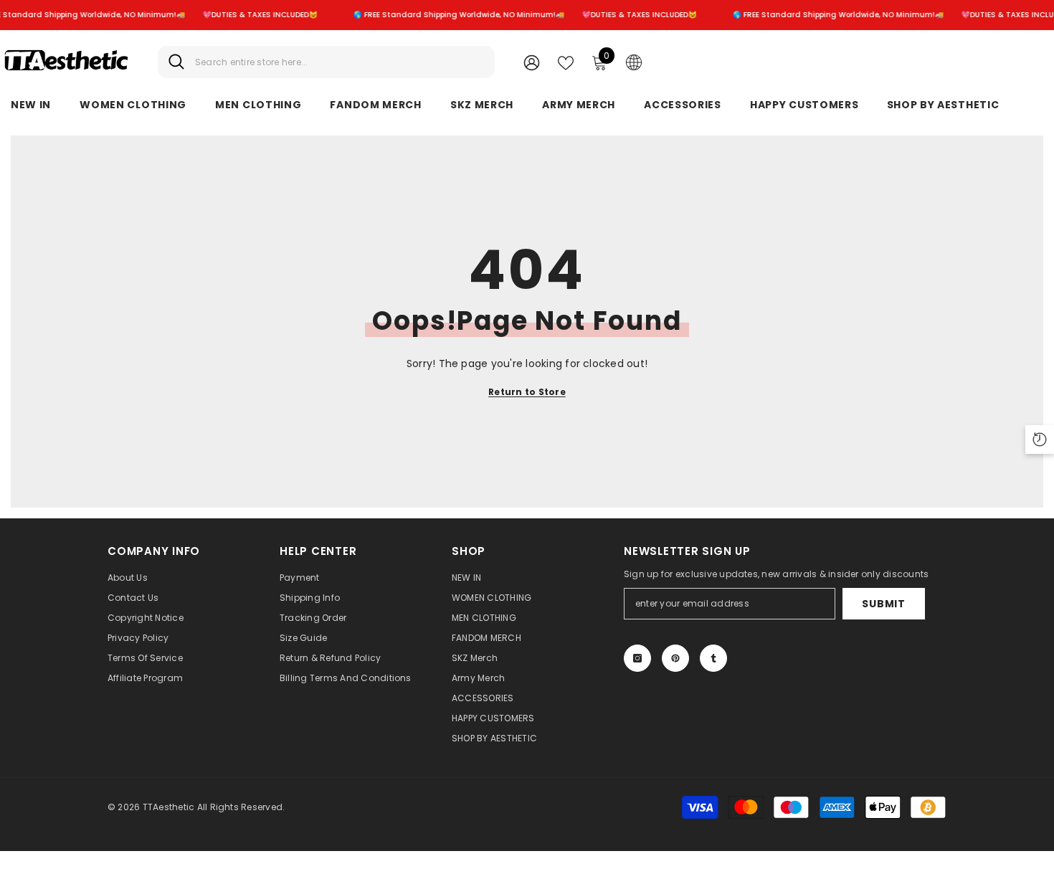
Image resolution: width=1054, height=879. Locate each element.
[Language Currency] (633, 61)
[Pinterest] (675, 658)
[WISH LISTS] (566, 62)
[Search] (326, 62)
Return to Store (527, 392)
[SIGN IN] (531, 62)
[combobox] (339, 62)
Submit (883, 604)
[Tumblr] (713, 658)
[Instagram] (637, 658)
